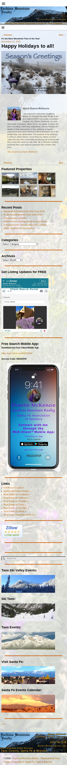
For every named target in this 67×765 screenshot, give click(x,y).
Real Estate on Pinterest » (16, 498)
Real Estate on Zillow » (15, 511)
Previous (6, 35)
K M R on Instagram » (14, 488)
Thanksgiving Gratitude (15, 218)
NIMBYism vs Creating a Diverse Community (25, 221)
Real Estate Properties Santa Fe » (20, 515)
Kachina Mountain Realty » (17, 491)
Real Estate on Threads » (16, 501)
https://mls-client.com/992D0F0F (17, 353)
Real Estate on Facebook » (17, 494)
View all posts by (22, 152)
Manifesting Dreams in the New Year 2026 (24, 211)
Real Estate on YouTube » (16, 508)
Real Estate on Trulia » (15, 504)
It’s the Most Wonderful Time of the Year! (23, 215)
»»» (3, 724)
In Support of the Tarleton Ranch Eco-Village (25, 225)
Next (62, 35)
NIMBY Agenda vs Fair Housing (19, 228)
